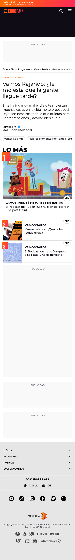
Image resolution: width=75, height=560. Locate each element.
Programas (24, 69)
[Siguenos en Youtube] (11, 500)
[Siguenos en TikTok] (21, 500)
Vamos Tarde (41, 69)
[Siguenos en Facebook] (42, 500)
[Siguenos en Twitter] (53, 500)
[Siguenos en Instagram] (32, 500)
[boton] (55, 450)
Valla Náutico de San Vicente (18, 2)
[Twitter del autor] (19, 126)
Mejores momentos (62, 69)
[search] (61, 11)
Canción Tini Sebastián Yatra (18, 4)
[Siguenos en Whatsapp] (63, 500)
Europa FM (9, 69)
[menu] (70, 10)
